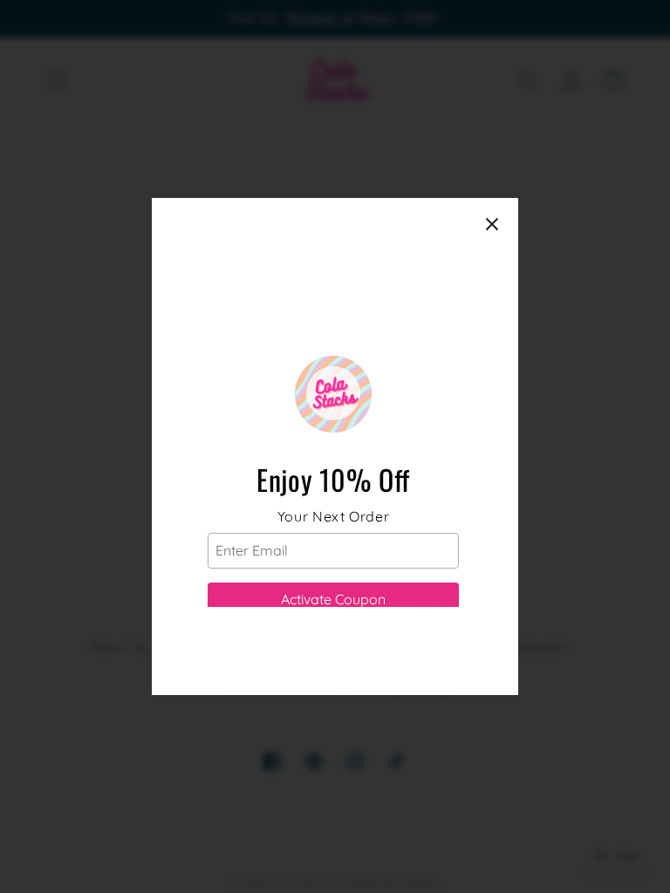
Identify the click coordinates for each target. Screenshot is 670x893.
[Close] (492, 224)
